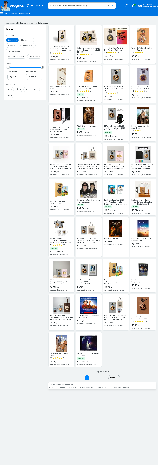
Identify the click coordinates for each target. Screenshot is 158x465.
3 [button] (98, 377)
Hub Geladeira (115, 387)
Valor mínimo (12, 72)
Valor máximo (31, 72)
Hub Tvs (126, 387)
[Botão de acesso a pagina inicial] (12, 5)
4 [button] (104, 377)
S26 (79, 387)
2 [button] (93, 377)
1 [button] (87, 377)
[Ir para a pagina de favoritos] (126, 5)
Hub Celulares (103, 387)
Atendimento (25, 13)
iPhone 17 (63, 387)
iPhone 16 (72, 387)
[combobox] (82, 5)
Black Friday (53, 387)
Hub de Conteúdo (89, 387)
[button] (108, 5)
